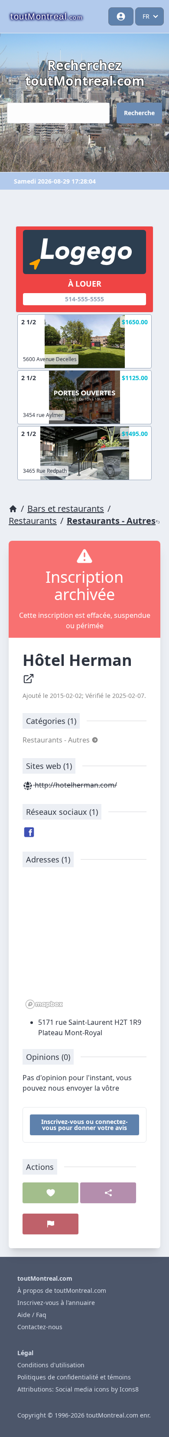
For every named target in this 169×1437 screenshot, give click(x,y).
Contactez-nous (39, 1327)
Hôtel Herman (79, 660)
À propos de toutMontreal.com (61, 1290)
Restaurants (33, 520)
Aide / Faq (31, 1315)
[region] (84, 942)
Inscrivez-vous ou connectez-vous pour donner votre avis (84, 1124)
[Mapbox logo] (44, 1004)
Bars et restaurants (65, 508)
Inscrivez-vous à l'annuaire (56, 1302)
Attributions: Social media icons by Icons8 (78, 1389)
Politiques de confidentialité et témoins (74, 1377)
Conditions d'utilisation (50, 1365)
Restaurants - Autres (111, 520)
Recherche (139, 113)
